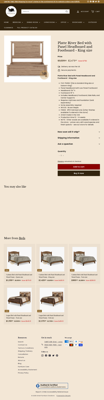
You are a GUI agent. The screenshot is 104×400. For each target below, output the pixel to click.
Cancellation (23, 354)
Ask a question (65, 144)
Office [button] (64, 22)
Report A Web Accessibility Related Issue (52, 392)
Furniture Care (23, 367)
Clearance (8, 28)
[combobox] (45, 11)
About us (21, 360)
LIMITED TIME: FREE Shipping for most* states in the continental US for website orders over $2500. (42, 2)
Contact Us (22, 345)
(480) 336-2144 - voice (53, 342)
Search (20, 342)
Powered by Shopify (65, 396)
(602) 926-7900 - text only (53, 346)
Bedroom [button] (17, 22)
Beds (22, 238)
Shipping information (68, 137)
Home (6, 22)
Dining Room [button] (32, 22)
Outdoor (92, 22)
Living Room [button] (49, 22)
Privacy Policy (23, 373)
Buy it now (79, 173)
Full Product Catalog (28, 28)
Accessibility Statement (27, 370)
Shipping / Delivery (25, 351)
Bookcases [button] (78, 22)
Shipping (61, 161)
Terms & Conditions (26, 348)
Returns (21, 357)
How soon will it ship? (68, 131)
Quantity (62, 151)
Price (60, 56)
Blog (19, 363)
